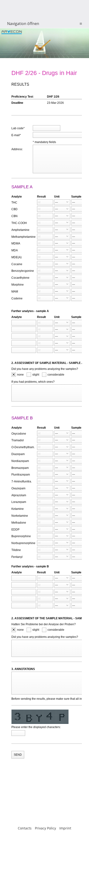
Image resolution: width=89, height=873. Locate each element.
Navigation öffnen (23, 23)
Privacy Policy (45, 828)
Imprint (65, 828)
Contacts (25, 828)
